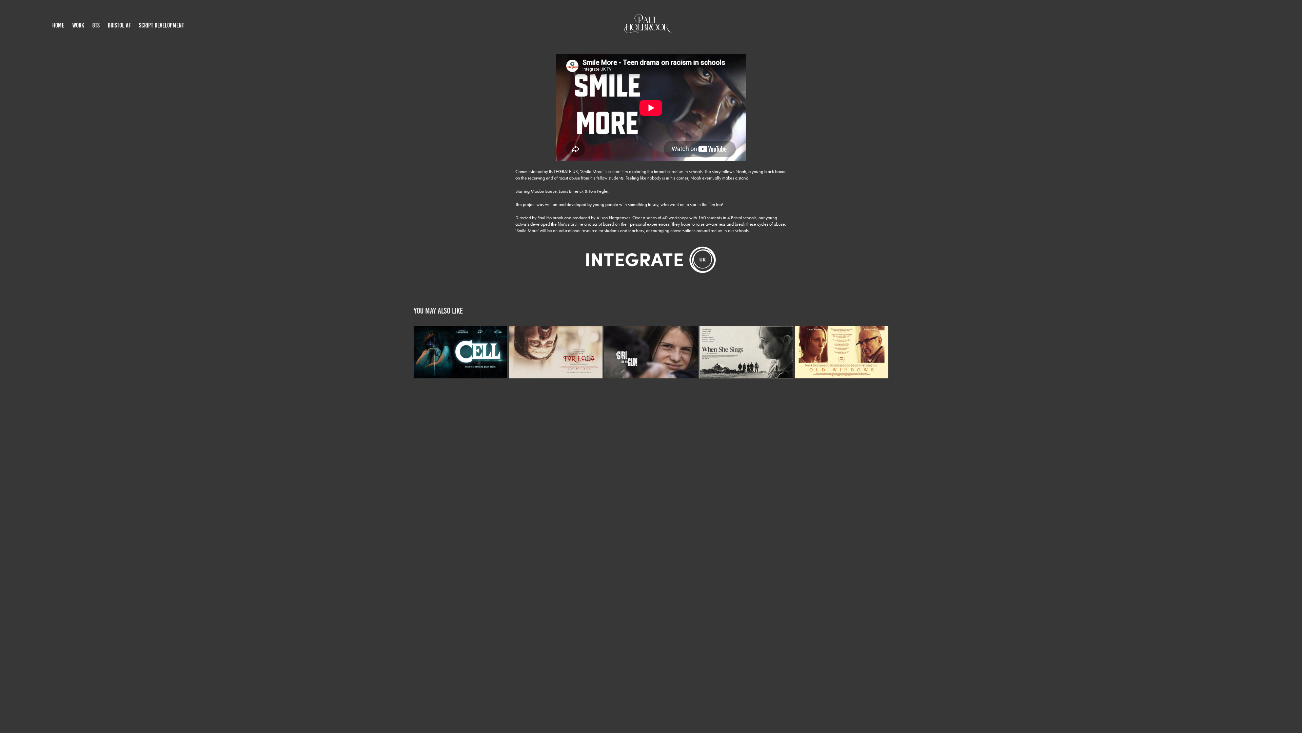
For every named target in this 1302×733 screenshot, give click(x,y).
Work (78, 25)
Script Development (161, 25)
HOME (58, 25)
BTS (96, 25)
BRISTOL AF (119, 25)
